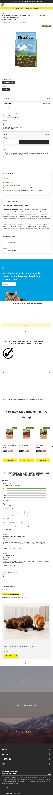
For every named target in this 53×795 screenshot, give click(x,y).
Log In (7, 138)
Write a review (15, 22)
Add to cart (10, 460)
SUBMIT (49, 773)
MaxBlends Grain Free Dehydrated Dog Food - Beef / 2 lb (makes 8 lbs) (26, 444)
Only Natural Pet (8, 793)
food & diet (7, 644)
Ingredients (12, 243)
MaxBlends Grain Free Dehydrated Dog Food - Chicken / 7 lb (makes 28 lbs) (9, 444)
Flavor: (3, 79)
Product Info (12, 202)
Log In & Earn (6, 284)
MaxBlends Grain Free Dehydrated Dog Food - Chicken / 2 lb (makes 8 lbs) (42, 444)
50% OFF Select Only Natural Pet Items (24, 1)
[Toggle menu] (50, 4)
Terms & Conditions (6, 783)
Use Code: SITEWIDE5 (25, 124)
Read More (8, 655)
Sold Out (26, 325)
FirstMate (4, 13)
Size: (3, 86)
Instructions (12, 250)
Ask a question (23, 22)
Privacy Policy (15, 783)
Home (3, 11)
